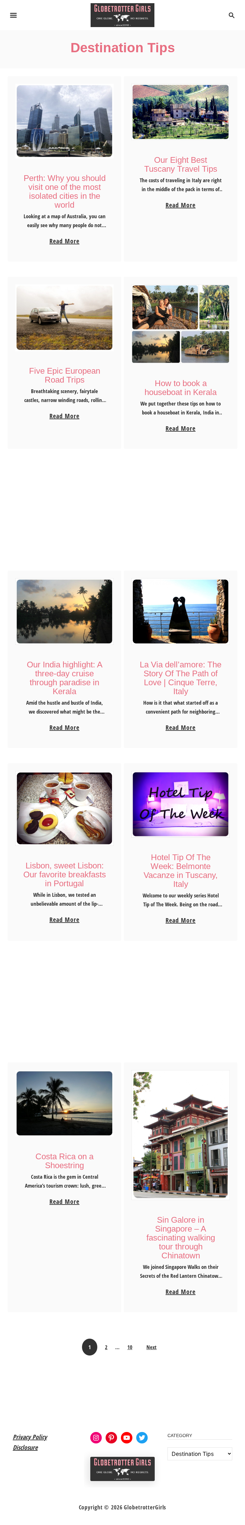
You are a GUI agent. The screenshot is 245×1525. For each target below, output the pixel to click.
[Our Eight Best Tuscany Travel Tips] (180, 112)
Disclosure (25, 1447)
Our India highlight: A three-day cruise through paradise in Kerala (64, 678)
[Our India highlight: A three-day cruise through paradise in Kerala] (64, 611)
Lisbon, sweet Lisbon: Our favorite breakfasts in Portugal (64, 874)
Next (151, 1347)
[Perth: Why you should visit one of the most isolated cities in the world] (64, 121)
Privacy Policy (30, 1437)
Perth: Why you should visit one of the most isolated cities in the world (65, 191)
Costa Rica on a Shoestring (64, 1161)
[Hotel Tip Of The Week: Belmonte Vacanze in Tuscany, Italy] (180, 804)
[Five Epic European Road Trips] (64, 317)
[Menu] (13, 15)
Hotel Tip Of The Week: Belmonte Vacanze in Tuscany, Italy (181, 870)
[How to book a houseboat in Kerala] (180, 323)
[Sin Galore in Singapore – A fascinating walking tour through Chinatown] (180, 1135)
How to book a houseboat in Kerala (181, 387)
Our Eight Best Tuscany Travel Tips (180, 164)
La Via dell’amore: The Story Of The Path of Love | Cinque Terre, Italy (180, 678)
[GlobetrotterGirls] (123, 14)
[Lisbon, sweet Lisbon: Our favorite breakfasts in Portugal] (64, 808)
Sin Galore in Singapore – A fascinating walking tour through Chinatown (180, 1237)
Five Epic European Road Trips (64, 375)
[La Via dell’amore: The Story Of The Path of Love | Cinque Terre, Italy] (180, 611)
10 (129, 1347)
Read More (64, 241)
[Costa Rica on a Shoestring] (64, 1103)
